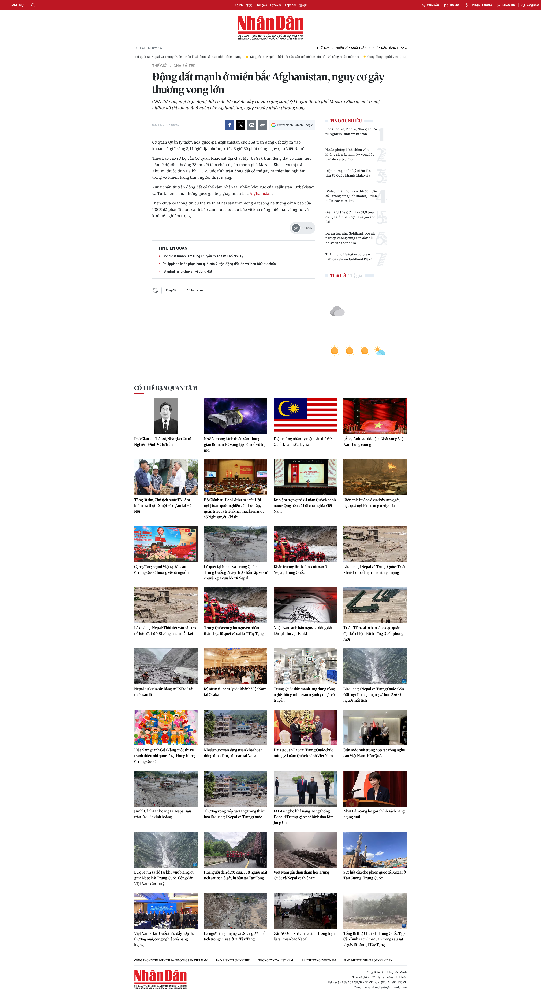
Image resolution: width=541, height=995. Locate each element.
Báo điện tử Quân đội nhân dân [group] (368, 960)
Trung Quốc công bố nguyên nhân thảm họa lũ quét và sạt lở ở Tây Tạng (234, 630)
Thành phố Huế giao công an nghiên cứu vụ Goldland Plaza (348, 256)
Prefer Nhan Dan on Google (295, 125)
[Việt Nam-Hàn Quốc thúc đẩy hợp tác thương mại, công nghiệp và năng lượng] (166, 911)
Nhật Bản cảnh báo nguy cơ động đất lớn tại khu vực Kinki (303, 630)
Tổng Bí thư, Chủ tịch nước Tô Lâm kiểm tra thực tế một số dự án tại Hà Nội (162, 505)
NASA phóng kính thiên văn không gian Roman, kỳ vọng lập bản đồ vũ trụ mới (349, 154)
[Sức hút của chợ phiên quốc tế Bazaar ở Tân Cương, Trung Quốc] (375, 850)
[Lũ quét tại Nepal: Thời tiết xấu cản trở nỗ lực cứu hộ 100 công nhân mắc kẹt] (166, 605)
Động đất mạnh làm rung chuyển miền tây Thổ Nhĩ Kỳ (203, 256)
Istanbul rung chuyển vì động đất (187, 271)
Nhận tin (508, 5)
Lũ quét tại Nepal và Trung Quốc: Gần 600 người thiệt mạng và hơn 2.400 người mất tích (373, 694)
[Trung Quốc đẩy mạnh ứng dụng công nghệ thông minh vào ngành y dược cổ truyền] (305, 666)
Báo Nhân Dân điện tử (270, 28)
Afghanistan (261, 193)
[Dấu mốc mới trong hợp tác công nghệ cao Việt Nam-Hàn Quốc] (375, 727)
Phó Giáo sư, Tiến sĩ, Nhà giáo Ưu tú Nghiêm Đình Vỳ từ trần (351, 131)
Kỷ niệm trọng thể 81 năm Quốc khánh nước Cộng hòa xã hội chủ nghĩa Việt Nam (305, 505)
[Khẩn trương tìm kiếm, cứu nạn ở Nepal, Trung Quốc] (305, 544)
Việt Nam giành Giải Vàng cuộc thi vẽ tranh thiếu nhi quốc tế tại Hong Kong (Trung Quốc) (164, 756)
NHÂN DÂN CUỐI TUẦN (351, 48)
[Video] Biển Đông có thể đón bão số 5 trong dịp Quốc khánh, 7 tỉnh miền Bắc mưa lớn (351, 196)
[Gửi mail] (251, 125)
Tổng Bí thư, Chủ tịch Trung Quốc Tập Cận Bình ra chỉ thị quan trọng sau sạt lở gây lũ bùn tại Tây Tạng (374, 939)
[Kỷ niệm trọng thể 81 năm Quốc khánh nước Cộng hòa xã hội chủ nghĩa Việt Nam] (305, 477)
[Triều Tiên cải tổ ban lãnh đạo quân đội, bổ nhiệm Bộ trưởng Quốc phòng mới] (375, 605)
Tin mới (454, 5)
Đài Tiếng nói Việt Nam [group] (319, 960)
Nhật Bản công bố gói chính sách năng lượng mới (374, 814)
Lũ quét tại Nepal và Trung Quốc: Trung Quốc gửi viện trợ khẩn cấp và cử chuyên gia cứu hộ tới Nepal (235, 572)
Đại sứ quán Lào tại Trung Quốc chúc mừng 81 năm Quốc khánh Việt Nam (303, 753)
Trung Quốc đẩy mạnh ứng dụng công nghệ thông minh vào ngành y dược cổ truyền (304, 694)
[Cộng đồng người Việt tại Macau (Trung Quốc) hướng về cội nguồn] (166, 544)
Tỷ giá (356, 275)
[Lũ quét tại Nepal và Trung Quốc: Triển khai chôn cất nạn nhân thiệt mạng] (375, 544)
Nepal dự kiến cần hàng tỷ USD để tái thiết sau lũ (163, 691)
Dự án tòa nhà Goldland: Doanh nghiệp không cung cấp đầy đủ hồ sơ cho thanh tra (350, 238)
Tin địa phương (481, 5)
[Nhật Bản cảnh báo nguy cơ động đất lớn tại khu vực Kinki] (305, 605)
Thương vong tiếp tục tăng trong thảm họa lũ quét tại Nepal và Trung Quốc (235, 814)
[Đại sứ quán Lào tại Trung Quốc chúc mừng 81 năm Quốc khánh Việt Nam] (305, 727)
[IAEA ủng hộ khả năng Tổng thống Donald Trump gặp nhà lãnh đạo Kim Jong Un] (305, 789)
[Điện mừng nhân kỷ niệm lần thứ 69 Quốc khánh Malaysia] (305, 416)
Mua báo (433, 5)
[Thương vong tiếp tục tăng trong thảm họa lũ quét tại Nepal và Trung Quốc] (235, 789)
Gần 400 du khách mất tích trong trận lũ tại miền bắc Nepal (304, 936)
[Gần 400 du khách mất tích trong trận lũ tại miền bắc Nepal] (305, 911)
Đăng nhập (532, 5)
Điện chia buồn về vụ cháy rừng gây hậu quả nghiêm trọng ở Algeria (371, 502)
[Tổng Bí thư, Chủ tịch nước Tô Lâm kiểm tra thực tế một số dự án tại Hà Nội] (166, 477)
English (238, 5)
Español (290, 5)
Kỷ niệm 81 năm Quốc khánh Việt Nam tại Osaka (235, 691)
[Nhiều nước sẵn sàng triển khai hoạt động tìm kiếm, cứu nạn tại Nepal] (235, 727)
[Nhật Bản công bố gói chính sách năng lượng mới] (375, 789)
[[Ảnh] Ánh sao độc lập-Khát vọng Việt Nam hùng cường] (375, 416)
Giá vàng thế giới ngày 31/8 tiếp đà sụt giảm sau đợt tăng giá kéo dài (350, 217)
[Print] (262, 125)
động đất (171, 290)
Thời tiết (338, 275)
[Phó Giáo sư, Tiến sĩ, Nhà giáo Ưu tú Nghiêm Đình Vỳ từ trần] (166, 416)
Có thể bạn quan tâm (166, 387)
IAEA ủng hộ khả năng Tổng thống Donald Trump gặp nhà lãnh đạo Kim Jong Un (304, 817)
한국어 (303, 5)
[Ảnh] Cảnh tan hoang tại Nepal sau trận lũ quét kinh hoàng (162, 814)
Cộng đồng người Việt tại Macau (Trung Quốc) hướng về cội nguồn (161, 569)
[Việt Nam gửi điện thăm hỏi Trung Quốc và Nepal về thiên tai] (305, 850)
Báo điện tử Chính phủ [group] (233, 960)
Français (261, 5)
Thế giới (159, 65)
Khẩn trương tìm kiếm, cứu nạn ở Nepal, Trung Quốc (300, 569)
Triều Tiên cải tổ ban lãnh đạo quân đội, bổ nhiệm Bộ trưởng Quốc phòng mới (373, 633)
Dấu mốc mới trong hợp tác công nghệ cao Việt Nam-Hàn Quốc (374, 753)
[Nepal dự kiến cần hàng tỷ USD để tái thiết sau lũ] (166, 666)
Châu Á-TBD (185, 65)
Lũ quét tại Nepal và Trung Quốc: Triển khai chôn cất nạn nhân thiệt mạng (374, 569)
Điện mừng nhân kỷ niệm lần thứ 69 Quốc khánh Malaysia (348, 173)
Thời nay (323, 48)
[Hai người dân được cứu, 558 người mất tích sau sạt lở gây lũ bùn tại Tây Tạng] (235, 850)
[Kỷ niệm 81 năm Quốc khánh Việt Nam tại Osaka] (235, 666)
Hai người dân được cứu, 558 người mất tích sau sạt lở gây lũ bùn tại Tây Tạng (235, 875)
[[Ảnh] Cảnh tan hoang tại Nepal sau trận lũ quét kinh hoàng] (166, 789)
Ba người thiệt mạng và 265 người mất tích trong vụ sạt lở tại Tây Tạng (235, 936)
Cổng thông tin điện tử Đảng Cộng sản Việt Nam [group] (171, 960)
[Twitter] (240, 125)
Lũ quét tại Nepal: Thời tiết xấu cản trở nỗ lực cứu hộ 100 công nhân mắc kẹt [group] (192, 57)
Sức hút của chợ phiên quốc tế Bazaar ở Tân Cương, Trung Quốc (374, 875)
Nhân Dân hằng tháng (389, 48)
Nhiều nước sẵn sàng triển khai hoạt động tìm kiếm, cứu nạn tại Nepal (233, 753)
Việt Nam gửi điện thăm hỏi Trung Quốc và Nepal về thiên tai (301, 875)
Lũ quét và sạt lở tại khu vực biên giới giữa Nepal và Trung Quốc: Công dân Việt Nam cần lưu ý (164, 878)
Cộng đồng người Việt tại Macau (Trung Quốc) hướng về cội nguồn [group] (303, 57)
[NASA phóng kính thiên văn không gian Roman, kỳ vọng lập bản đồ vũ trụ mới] (235, 416)
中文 (249, 5)
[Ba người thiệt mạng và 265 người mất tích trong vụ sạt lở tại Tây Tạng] (235, 911)
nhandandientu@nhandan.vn (386, 987)
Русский (276, 5)
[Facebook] (229, 125)
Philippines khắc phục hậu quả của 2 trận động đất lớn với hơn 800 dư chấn (219, 264)
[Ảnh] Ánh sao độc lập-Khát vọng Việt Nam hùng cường (374, 441)
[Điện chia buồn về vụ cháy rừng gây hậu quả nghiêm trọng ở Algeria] (375, 477)
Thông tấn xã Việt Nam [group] (275, 960)
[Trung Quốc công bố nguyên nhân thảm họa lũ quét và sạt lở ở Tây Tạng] (235, 605)
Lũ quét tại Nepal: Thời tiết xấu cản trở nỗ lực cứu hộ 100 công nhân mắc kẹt (165, 630)
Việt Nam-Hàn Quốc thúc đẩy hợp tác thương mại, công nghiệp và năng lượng (164, 939)
